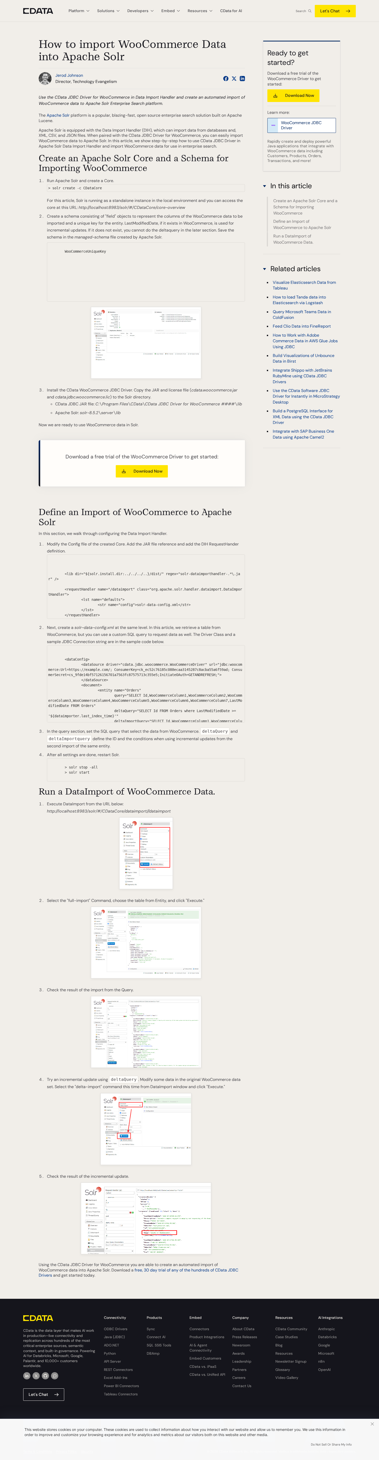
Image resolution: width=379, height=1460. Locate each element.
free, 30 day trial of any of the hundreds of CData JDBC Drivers (138, 1272)
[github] (45, 1375)
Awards (238, 1353)
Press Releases (244, 1337)
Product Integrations (207, 1337)
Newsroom (241, 1345)
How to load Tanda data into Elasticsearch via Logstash (299, 299)
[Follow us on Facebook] (225, 78)
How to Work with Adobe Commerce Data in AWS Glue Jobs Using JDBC (305, 341)
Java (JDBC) (114, 1337)
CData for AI (231, 10)
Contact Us (241, 1386)
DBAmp (153, 1353)
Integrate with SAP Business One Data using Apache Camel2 (303, 434)
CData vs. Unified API (207, 1374)
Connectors (199, 1329)
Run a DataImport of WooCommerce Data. (293, 239)
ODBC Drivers (115, 1329)
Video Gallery (286, 1377)
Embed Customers (205, 1358)
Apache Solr (59, 115)
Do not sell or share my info (331, 1444)
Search (301, 11)
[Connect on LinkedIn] (242, 78)
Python (110, 1353)
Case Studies (286, 1337)
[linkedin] (26, 1375)
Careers (238, 1377)
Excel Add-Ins (115, 1377)
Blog (279, 1345)
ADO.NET (111, 1345)
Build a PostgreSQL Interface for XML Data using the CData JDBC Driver (303, 416)
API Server (112, 1361)
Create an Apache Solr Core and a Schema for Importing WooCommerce (305, 207)
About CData (243, 1329)
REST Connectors (118, 1369)
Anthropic (326, 1329)
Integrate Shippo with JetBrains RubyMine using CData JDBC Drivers (302, 376)
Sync (151, 1329)
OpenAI (324, 1369)
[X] (36, 1375)
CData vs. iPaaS (203, 1366)
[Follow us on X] (234, 78)
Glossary (282, 1369)
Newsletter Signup (291, 1361)
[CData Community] (54, 1375)
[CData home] (42, 11)
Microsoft (326, 1353)
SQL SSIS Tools (159, 1345)
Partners (239, 1369)
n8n (321, 1361)
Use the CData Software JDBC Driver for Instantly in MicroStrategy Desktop (306, 396)
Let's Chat (330, 11)
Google (324, 1345)
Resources (284, 1353)
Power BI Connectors (121, 1386)
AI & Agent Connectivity (201, 1348)
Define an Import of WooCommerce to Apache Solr (302, 224)
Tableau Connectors (121, 1394)
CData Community (291, 1329)
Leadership (241, 1361)
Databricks (327, 1337)
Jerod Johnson (69, 75)
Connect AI (156, 1337)
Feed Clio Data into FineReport (302, 326)
